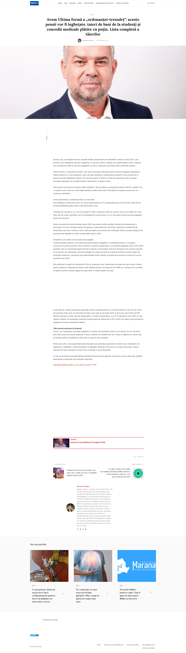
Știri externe (89, 3)
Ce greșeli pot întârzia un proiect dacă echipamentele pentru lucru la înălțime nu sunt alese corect (43, 595)
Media (80, 3)
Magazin (72, 3)
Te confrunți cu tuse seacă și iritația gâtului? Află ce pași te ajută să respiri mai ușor (87, 595)
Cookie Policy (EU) (133, 645)
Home (60, 3)
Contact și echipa (122, 3)
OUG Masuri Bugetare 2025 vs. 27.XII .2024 (68, 365)
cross (87, 365)
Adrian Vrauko (88, 40)
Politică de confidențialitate (113, 645)
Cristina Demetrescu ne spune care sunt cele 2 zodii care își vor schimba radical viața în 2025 (82, 472)
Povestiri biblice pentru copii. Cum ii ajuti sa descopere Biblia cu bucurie (130, 594)
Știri (65, 3)
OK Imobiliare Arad (148, 645)
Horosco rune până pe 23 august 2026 (87, 442)
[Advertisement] (98, 140)
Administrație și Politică (105, 3)
